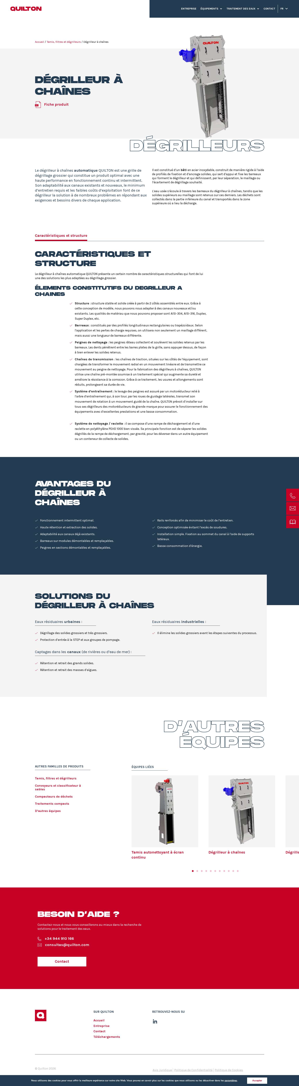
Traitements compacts (52, 804)
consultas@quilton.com (67, 945)
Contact (269, 8)
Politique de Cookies (229, 1070)
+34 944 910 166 (59, 938)
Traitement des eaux (240, 8)
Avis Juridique (162, 1070)
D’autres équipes (48, 811)
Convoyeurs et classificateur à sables (58, 787)
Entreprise (188, 8)
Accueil (39, 41)
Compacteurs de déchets (54, 796)
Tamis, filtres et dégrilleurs (64, 41)
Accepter (257, 1080)
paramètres (231, 1080)
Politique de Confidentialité (193, 1070)
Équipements (209, 8)
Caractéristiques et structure (61, 235)
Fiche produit (56, 104)
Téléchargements (106, 1037)
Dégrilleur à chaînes (227, 852)
